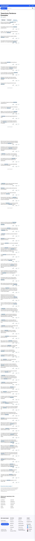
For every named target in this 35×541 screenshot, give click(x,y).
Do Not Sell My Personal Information (21, 529)
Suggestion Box (29, 521)
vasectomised (3, 501)
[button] (29, 6)
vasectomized (3, 503)
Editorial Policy (20, 523)
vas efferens (3, 499)
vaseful (2, 506)
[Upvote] (13, 24)
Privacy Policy (20, 521)
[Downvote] (16, 24)
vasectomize (12, 501)
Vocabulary (12, 527)
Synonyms (9, 19)
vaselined (12, 507)
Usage (11, 529)
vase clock (12, 499)
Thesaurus (12, 521)
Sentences (3, 8)
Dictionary (11, 519)
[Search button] (33, 8)
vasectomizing (3, 504)
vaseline (2, 507)
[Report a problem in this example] (18, 24)
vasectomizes (12, 503)
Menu (33, 5)
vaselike (11, 506)
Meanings (3, 19)
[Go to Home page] (5, 5)
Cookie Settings (21, 525)
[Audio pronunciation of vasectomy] (1, 17)
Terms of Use (20, 527)
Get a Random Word (5, 524)
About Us (19, 519)
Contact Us (28, 519)
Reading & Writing (13, 530)
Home (1, 10)
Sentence (4, 10)
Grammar (11, 525)
